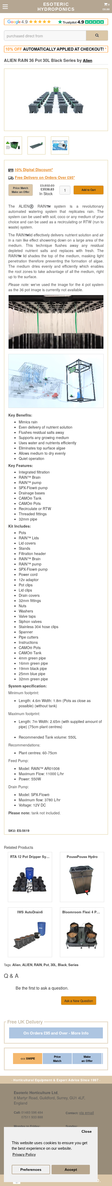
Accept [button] (71, 1170)
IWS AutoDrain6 (30, 912)
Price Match (57, 1059)
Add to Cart (89, 190)
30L (53, 964)
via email (86, 1112)
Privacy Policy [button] (24, 1154)
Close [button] (87, 1132)
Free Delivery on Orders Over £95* (45, 177)
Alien (87, 60)
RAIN (38, 964)
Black (62, 964)
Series (73, 964)
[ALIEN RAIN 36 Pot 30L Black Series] (56, 99)
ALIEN (27, 964)
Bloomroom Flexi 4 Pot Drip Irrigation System (82, 912)
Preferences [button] (30, 1170)
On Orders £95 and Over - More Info (56, 1033)
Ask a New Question (78, 1000)
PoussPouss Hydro (82, 856)
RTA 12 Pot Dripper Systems (29, 856)
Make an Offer (87, 1059)
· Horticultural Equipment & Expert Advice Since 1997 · (55, 1080)
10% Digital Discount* (34, 169)
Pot (46, 964)
